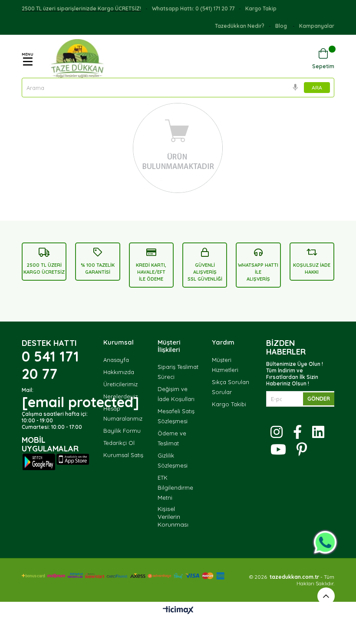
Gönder (318, 398)
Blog (281, 26)
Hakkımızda (118, 371)
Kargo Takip (261, 8)
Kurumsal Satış (123, 454)
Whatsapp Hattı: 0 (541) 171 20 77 (193, 8)
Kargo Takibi (229, 404)
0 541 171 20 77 (50, 365)
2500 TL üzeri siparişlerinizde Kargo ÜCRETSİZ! (81, 8)
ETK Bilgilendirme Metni (175, 487)
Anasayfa (116, 359)
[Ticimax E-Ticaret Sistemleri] (178, 610)
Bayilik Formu (122, 430)
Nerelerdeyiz (120, 396)
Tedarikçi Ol (119, 442)
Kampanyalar (316, 26)
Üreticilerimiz (120, 384)
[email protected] (80, 402)
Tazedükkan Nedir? (239, 26)
